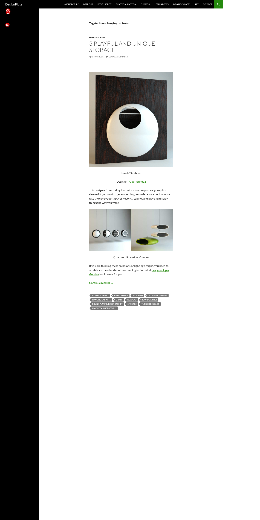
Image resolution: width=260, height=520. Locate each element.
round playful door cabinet (107, 304)
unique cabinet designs (104, 308)
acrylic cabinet (100, 295)
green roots (162, 4)
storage (132, 304)
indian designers (181, 4)
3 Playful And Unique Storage (122, 46)
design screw (104, 4)
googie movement (157, 295)
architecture (71, 4)
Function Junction (126, 4)
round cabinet (149, 300)
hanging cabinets (101, 300)
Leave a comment (118, 56)
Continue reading (101, 282)
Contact (207, 4)
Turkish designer (150, 304)
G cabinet (138, 295)
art (196, 4)
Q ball (119, 300)
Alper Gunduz (137, 181)
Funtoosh (146, 4)
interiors (88, 4)
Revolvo (132, 300)
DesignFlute (13, 4)
